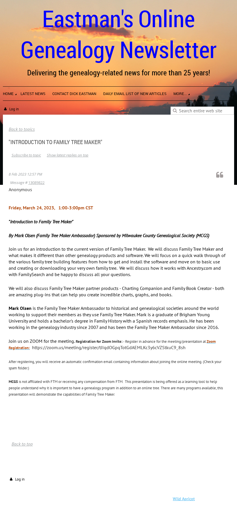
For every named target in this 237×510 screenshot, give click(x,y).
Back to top (22, 444)
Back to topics (22, 129)
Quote (222, 174)
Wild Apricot (184, 498)
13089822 (36, 182)
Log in (14, 109)
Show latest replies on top (67, 155)
